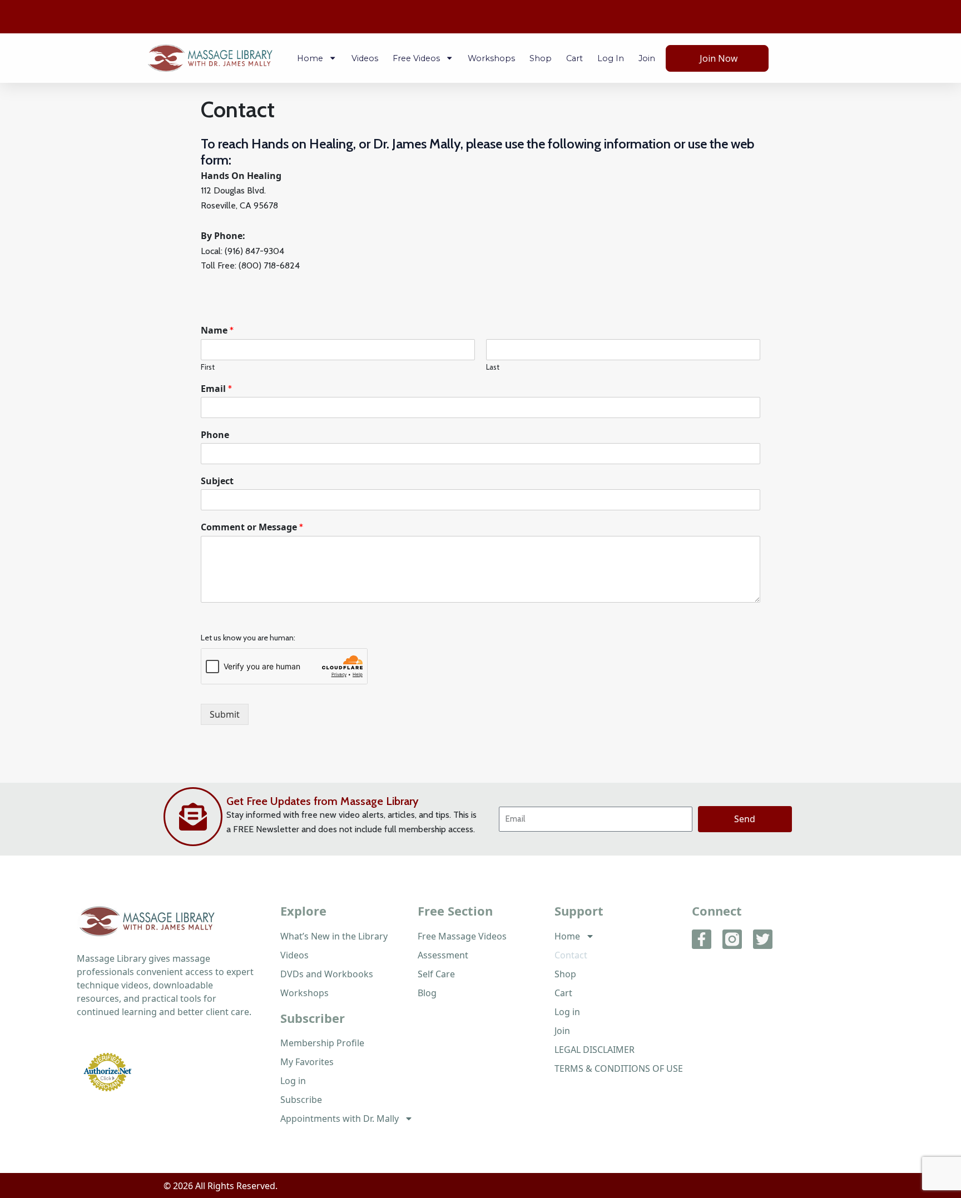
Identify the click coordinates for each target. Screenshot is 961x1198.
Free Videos (416, 58)
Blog (427, 993)
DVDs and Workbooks (326, 974)
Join (646, 58)
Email (216, 389)
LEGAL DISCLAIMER (594, 1049)
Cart (574, 58)
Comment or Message (252, 527)
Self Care (436, 974)
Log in (610, 58)
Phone (215, 435)
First (208, 366)
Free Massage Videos (462, 936)
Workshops (491, 58)
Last (492, 366)
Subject (217, 481)
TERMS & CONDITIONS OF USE (618, 1068)
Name (217, 330)
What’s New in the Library (334, 936)
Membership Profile (322, 1043)
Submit (225, 714)
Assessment (443, 955)
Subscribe (301, 1099)
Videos (364, 58)
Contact (570, 955)
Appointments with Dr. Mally (339, 1118)
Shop (540, 58)
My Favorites (307, 1062)
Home (310, 58)
